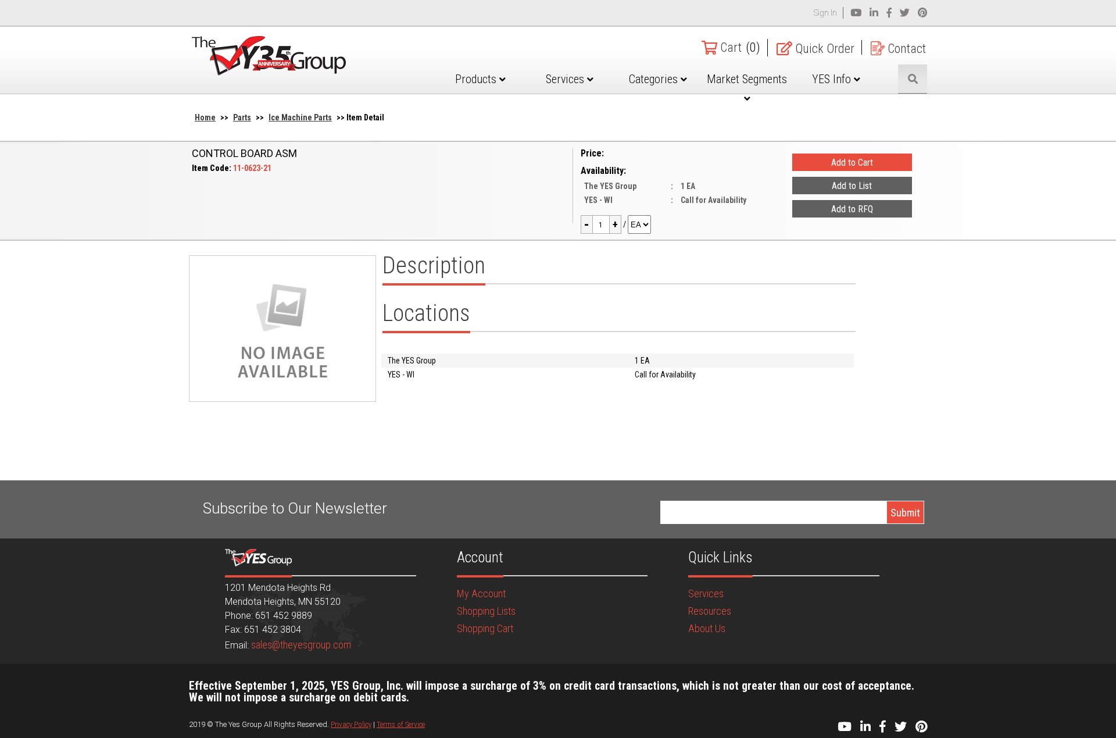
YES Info (833, 79)
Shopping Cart (485, 628)
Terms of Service (401, 724)
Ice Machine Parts (300, 117)
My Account (481, 593)
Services (566, 79)
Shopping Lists (486, 611)
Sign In (825, 13)
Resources (709, 611)
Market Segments (747, 79)
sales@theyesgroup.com (301, 645)
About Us (706, 628)
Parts (242, 117)
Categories (655, 79)
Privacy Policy (351, 724)
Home (205, 117)
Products (477, 79)
